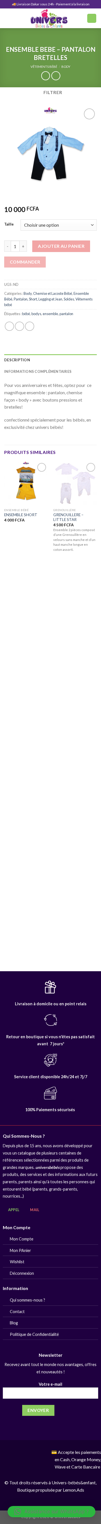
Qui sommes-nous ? (27, 1300)
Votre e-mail (50, 1384)
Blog (14, 1322)
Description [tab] (17, 360)
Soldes (69, 299)
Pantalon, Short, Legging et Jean (38, 299)
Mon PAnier (20, 1250)
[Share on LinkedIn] (29, 326)
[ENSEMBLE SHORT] (26, 483)
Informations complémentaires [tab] (38, 371)
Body (65, 66)
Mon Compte (21, 1238)
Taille (9, 224)
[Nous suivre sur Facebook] (21, 1453)
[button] (51, 1511)
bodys (36, 313)
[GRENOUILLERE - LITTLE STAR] (75, 483)
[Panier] (91, 18)
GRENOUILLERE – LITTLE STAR (68, 517)
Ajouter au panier (61, 246)
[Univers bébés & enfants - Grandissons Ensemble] (49, 18)
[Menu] (7, 18)
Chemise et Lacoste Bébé (52, 293)
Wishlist (17, 1261)
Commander (25, 261)
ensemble (50, 313)
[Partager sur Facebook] (19, 326)
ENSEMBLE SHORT (20, 515)
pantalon (66, 313)
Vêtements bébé (44, 66)
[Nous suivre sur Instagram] (30, 1453)
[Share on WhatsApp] (9, 326)
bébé (26, 313)
